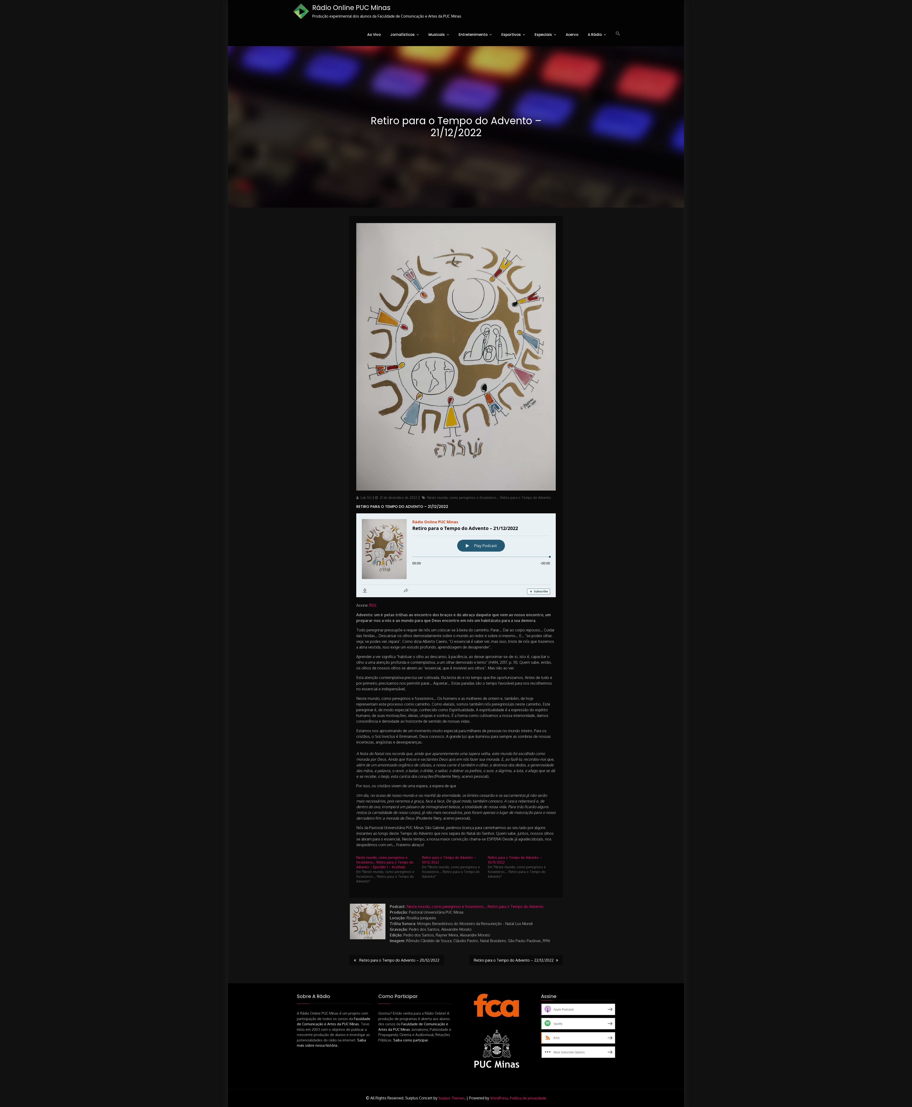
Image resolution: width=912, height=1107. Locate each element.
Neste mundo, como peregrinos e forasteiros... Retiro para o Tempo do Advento (489, 498)
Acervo (572, 34)
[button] (618, 34)
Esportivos (511, 34)
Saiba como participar (410, 1040)
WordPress (499, 1098)
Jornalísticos (402, 34)
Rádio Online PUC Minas (351, 7)
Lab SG (366, 498)
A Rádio (595, 34)
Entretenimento (473, 34)
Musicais (436, 34)
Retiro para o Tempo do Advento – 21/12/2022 (402, 506)
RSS (372, 605)
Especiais (543, 34)
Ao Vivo (374, 34)
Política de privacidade (528, 1098)
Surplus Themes (451, 1098)
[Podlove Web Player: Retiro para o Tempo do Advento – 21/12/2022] (456, 555)
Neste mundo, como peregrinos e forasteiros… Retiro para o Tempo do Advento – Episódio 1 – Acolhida (384, 862)
